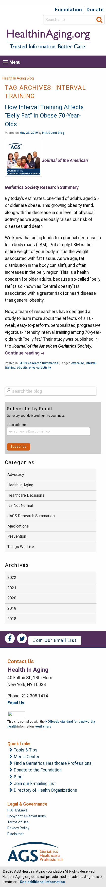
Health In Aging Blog (18, 78)
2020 (11, 598)
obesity (22, 367)
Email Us (15, 702)
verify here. (44, 726)
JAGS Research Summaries (38, 363)
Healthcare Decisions (25, 495)
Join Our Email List (54, 640)
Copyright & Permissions (26, 816)
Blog (18, 777)
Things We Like (20, 546)
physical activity (40, 367)
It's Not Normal (20, 505)
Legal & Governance (27, 804)
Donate (95, 9)
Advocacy (15, 474)
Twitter (22, 638)
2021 (11, 588)
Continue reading (25, 353)
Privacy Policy (18, 828)
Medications (18, 526)
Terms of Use (18, 822)
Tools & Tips (25, 750)
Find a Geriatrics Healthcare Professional (53, 763)
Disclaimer (15, 834)
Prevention (16, 536)
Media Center (26, 757)
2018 (11, 618)
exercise (77, 363)
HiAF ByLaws (17, 810)
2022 (11, 577)
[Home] (47, 39)
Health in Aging (20, 485)
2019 (11, 608)
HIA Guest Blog (53, 133)
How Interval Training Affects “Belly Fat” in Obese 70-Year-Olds (44, 115)
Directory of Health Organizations (45, 790)
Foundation (68, 9)
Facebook (10, 638)
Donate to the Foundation (38, 770)
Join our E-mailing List (35, 784)
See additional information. (43, 882)
